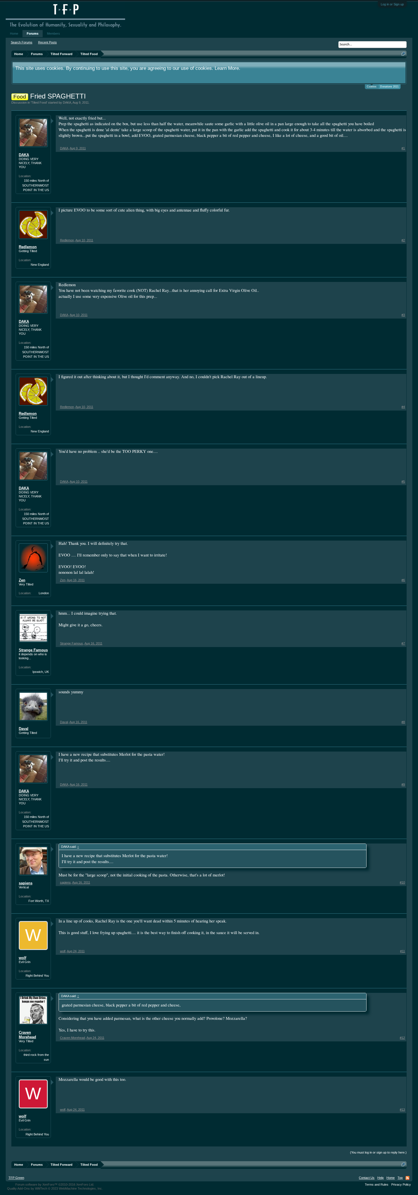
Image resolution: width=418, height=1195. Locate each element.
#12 (402, 1037)
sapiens (25, 883)
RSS (407, 1178)
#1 (403, 148)
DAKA (67, 102)
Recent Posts (47, 42)
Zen (22, 580)
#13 (402, 1109)
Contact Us (366, 1177)
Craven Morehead (27, 1034)
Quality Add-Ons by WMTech (55, 1188)
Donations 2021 (389, 86)
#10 (402, 882)
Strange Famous (33, 650)
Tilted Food (39, 102)
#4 (403, 407)
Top (400, 1177)
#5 (403, 481)
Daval (23, 729)
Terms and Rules (376, 1184)
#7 (403, 643)
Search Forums (21, 42)
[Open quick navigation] (403, 54)
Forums (32, 33)
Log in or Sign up (392, 4)
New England (40, 264)
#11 (402, 951)
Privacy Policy (401, 1184)
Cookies (371, 86)
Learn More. (227, 68)
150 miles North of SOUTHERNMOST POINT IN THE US (35, 185)
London (44, 593)
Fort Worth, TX (38, 901)
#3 (403, 315)
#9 (403, 784)
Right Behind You (37, 975)
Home (14, 33)
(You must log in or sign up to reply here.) (378, 1152)
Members (53, 33)
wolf (22, 958)
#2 (403, 240)
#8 (403, 722)
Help (380, 1177)
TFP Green (16, 1177)
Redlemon (28, 247)
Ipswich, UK (40, 671)
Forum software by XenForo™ (54, 1184)
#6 (403, 580)
